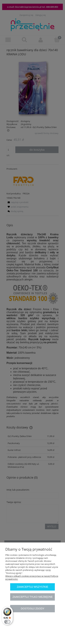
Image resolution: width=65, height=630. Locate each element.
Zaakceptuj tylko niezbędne (32, 596)
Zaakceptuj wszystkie (32, 586)
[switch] (7, 622)
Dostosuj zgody (32, 608)
